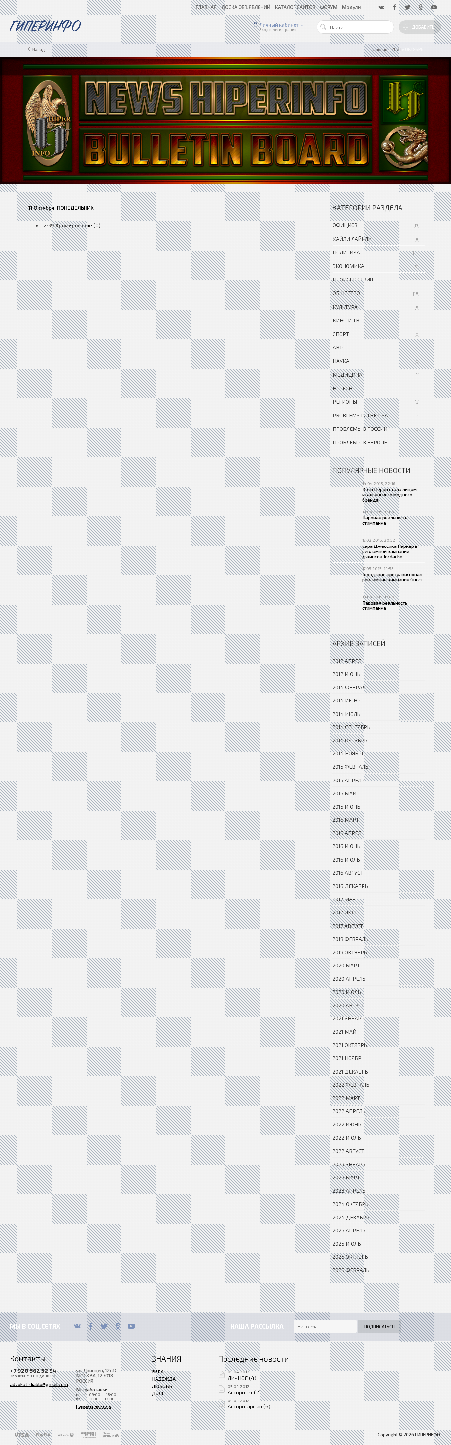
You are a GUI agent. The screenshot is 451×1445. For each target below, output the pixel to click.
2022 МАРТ (346, 1098)
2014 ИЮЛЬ (346, 714)
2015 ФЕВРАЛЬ (350, 766)
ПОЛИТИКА (346, 252)
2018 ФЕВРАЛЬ (350, 939)
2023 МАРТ (346, 1177)
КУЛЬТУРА (345, 307)
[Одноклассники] (117, 1326)
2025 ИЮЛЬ (346, 1243)
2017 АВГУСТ (347, 926)
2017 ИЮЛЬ (346, 912)
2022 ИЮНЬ (346, 1124)
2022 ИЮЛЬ (346, 1138)
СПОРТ (341, 334)
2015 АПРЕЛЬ (348, 780)
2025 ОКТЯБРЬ (350, 1256)
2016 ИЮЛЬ (346, 859)
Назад (38, 49)
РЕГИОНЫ (345, 401)
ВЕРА (158, 1371)
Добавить (423, 27)
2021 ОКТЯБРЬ (349, 1045)
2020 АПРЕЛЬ (348, 978)
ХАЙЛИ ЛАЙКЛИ (352, 239)
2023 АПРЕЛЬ (348, 1190)
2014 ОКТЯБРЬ (349, 740)
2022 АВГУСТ (348, 1151)
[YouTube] (131, 1326)
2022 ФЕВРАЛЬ (350, 1084)
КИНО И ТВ (346, 320)
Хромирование (73, 225)
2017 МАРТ (345, 899)
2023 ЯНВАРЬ (348, 1164)
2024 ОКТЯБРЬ (350, 1204)
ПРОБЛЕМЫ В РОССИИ (360, 429)
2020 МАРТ (346, 965)
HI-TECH (342, 388)
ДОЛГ (158, 1393)
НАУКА (341, 361)
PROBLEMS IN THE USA (360, 415)
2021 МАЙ (344, 1031)
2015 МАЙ (344, 793)
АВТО (339, 347)
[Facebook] (90, 1326)
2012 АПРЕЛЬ (348, 661)
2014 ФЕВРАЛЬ (350, 687)
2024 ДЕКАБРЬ (350, 1217)
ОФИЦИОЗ (345, 225)
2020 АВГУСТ (348, 1005)
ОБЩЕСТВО (346, 293)
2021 (396, 49)
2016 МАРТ (345, 819)
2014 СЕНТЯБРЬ (351, 727)
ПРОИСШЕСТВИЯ (353, 279)
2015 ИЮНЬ (346, 806)
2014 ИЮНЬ (346, 700)
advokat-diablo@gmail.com (39, 1384)
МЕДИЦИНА (347, 374)
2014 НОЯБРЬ (348, 753)
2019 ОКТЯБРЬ (349, 952)
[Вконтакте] (77, 1326)
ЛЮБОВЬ (162, 1386)
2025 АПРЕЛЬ (348, 1230)
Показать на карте (93, 1406)
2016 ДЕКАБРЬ (350, 886)
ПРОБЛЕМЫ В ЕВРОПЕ (360, 442)
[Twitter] (104, 1326)
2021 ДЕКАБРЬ (350, 1071)
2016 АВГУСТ (347, 873)
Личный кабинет (279, 25)
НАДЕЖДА (164, 1379)
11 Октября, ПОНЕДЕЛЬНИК (61, 207)
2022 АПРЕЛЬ (348, 1111)
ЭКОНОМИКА (348, 266)
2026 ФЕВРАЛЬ (350, 1270)
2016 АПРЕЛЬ (348, 833)
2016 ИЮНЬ (346, 846)
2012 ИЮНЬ (346, 674)
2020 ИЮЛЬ (346, 992)
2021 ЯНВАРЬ (348, 1018)
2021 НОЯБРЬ (348, 1058)
